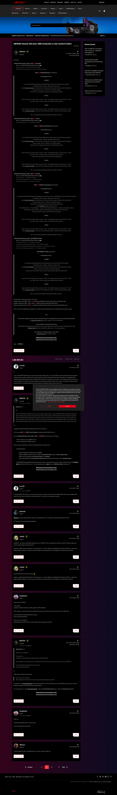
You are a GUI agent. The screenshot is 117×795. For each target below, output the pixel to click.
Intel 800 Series (89, 54)
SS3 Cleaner (42, 206)
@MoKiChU (16, 517)
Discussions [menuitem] (44, 8)
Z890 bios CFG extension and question (93, 91)
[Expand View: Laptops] (63, 8)
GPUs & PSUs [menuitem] (25, 13)
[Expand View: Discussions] (48, 8)
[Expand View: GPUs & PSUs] (29, 13)
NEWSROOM (19, 777)
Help (100, 10)
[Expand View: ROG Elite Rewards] (68, 13)
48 (51, 767)
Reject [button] (49, 406)
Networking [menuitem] (52, 13)
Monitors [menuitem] (34, 13)
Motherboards (29, 35)
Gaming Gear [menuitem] (43, 13)
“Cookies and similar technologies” (55, 401)
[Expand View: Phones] (82, 8)
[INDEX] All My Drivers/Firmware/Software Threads (46, 337)
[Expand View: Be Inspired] (22, 8)
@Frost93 (18, 406)
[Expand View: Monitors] (37, 13)
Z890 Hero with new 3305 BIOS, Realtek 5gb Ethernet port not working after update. (93, 81)
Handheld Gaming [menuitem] (70, 8)
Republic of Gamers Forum (18, 35)
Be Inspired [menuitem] (18, 8)
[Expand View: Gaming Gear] (47, 13)
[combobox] (58, 25)
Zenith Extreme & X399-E (90, 74)
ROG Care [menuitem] (27, 8)
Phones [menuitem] (80, 8)
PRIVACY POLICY (84, 781)
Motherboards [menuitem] (15, 13)
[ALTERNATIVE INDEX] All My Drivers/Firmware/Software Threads (46, 339)
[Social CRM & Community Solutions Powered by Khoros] (101, 791)
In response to (25, 403)
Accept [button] (67, 406)
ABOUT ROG (8, 777)
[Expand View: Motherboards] (19, 13)
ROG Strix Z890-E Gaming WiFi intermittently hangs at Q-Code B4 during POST (94, 61)
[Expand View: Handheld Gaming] (75, 8)
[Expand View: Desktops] (56, 8)
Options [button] (102, 35)
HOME (13, 777)
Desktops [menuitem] (53, 8)
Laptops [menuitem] (60, 8)
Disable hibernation (41, 334)
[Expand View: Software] (38, 8)
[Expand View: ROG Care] (30, 8)
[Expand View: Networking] (56, 13)
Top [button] (15, 791)
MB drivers (20, 344)
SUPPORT (80, 2)
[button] (15, 350)
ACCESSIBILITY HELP (28, 777)
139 (59, 767)
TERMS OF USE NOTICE (75, 781)
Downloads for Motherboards (42, 35)
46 (41, 767)
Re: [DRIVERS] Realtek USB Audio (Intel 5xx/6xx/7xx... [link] (62, 35)
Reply (75, 350)
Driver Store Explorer (29, 88)
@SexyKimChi (19, 649)
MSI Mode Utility (31, 328)
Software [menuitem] (35, 8)
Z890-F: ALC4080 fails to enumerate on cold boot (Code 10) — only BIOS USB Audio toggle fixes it (93, 50)
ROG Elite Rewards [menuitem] (62, 13)
